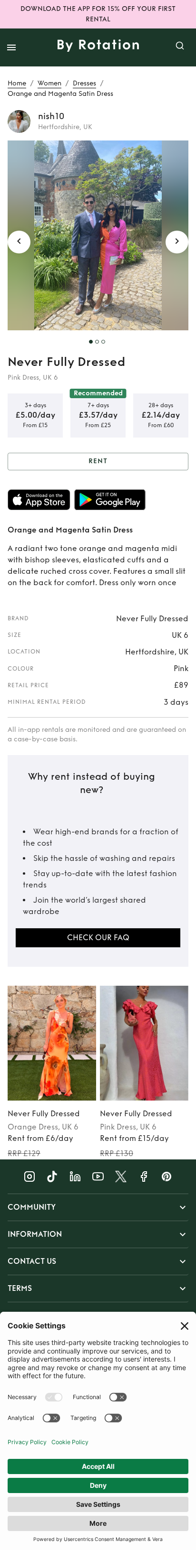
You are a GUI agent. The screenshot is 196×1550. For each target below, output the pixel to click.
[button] (98, 1207)
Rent (98, 461)
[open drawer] (11, 47)
